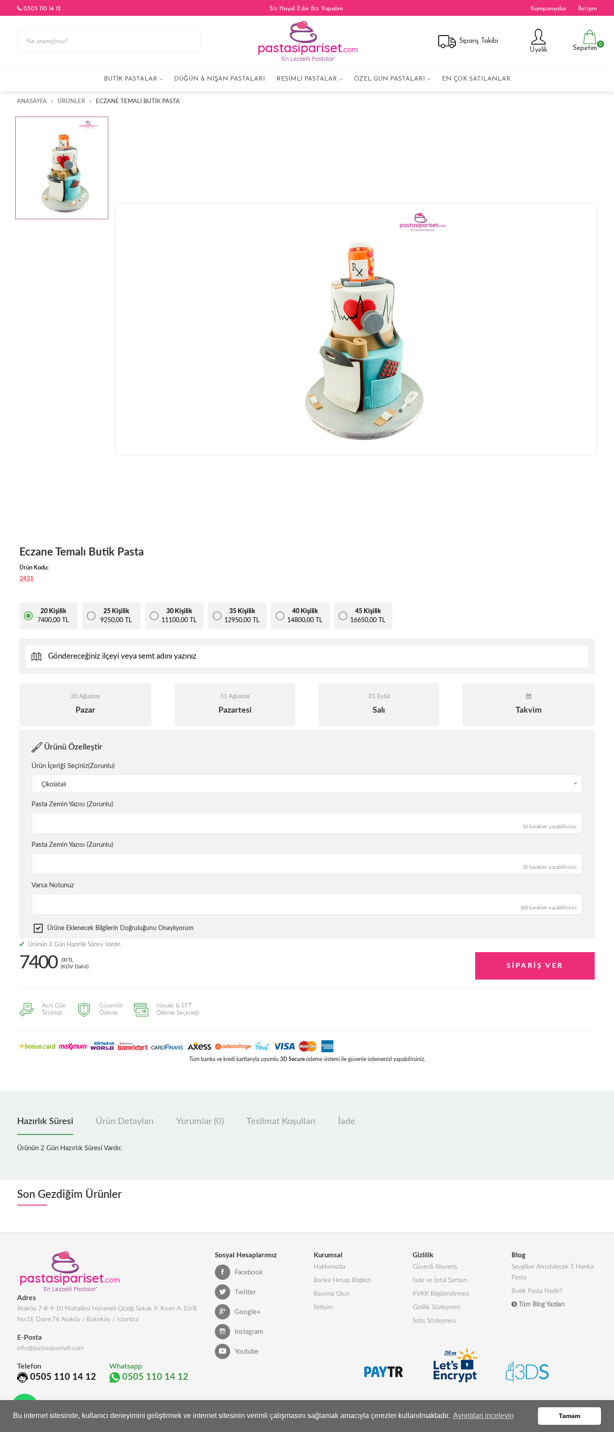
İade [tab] (346, 1121)
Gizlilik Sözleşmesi (436, 1307)
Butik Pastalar (130, 79)
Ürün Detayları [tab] (125, 1121)
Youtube (246, 1351)
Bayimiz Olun (332, 1294)
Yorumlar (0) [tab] (200, 1121)
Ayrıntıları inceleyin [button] (483, 1415)
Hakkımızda (329, 1267)
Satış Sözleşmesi (434, 1321)
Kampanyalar (548, 9)
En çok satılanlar (476, 79)
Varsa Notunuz (52, 885)
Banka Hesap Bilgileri (342, 1280)
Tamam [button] (569, 1415)
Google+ (248, 1312)
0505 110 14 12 (41, 9)
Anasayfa (32, 101)
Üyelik (537, 50)
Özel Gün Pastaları (389, 79)
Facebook (249, 1272)
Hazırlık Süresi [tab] (45, 1121)
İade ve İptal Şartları (440, 1280)
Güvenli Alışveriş (435, 1267)
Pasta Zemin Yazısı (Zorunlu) (72, 804)
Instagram (249, 1331)
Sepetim (583, 46)
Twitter (245, 1292)
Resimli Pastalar (306, 79)
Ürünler (71, 101)
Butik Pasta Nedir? (537, 1291)
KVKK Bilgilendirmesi (441, 1294)
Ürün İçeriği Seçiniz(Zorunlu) (73, 766)
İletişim (587, 9)
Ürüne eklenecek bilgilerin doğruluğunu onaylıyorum (120, 928)
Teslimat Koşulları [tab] (281, 1121)
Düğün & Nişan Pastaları (219, 79)
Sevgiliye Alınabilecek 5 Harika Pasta (553, 1272)
